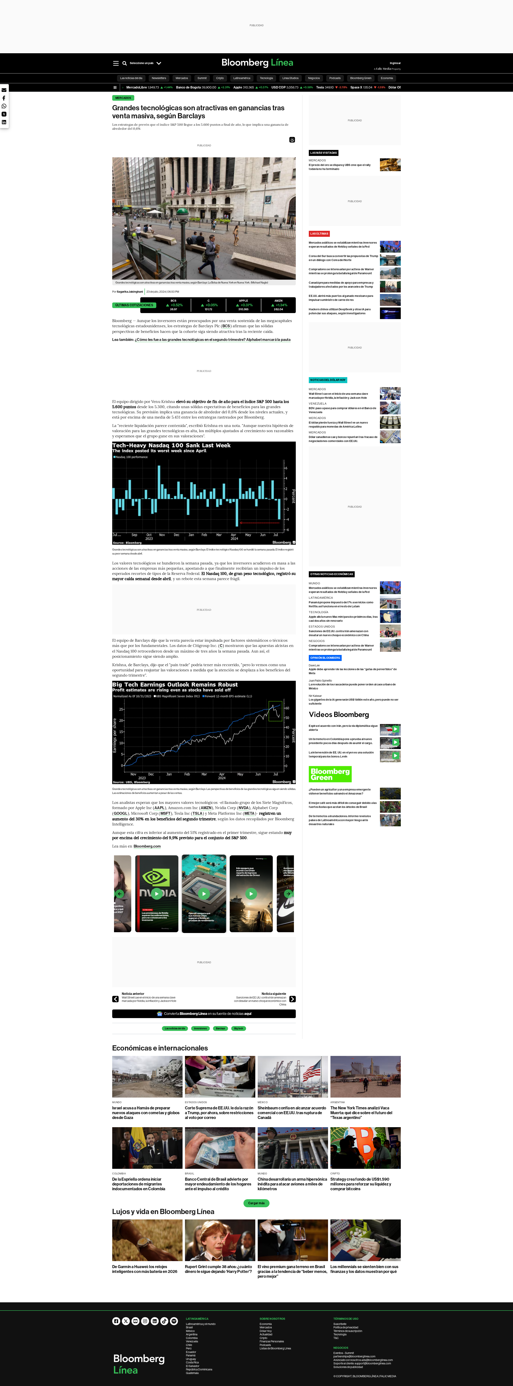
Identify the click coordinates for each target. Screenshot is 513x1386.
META (249, 813)
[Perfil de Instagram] (145, 1321)
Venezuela (192, 1341)
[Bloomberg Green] (355, 774)
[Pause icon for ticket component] (115, 87)
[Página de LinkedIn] (155, 1321)
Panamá (190, 1355)
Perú (188, 1348)
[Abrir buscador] (124, 63)
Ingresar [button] (395, 63)
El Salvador (192, 1366)
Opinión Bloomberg (325, 658)
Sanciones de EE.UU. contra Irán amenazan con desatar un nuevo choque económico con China (260, 1001)
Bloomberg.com (147, 846)
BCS (226, 326)
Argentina (191, 1334)
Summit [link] (202, 78)
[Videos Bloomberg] (355, 715)
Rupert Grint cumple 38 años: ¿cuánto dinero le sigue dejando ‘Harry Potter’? (218, 1269)
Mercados (123, 98)
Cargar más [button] (256, 1203)
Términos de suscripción (347, 1331)
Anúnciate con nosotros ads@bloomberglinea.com (363, 1360)
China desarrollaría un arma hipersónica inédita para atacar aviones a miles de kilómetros (292, 1184)
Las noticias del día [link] (131, 78)
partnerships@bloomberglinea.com (354, 1356)
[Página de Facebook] (116, 1321)
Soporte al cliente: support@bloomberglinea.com (362, 1363)
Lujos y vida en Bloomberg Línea (163, 1211)
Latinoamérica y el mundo (201, 1324)
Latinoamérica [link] (241, 78)
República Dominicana (199, 1369)
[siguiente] (292, 999)
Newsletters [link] (159, 78)
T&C (336, 1338)
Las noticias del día (175, 1028)
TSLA (197, 813)
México (190, 1331)
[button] (292, 140)
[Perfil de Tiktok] (164, 1321)
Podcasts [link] (335, 78)
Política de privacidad (345, 1327)
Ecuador (191, 1352)
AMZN (206, 807)
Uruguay (191, 1359)
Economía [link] (387, 78)
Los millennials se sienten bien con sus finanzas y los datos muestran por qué (364, 1269)
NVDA (244, 807)
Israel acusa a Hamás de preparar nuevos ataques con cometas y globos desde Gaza (146, 1113)
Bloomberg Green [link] (360, 78)
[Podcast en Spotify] (174, 1321)
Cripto (263, 1338)
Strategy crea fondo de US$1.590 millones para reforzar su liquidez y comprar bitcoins (360, 1184)
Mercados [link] (182, 78)
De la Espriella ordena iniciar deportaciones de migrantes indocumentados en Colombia (138, 1184)
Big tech (238, 1028)
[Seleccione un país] (158, 63)
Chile (189, 1345)
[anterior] (115, 999)
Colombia (192, 1338)
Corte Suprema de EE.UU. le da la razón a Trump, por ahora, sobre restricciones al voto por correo (219, 1113)
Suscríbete (339, 1324)
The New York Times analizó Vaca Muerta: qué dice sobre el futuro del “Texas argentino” (361, 1113)
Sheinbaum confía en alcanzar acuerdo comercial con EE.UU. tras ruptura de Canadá (292, 1113)
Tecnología (339, 1334)
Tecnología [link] (266, 78)
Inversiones (200, 1028)
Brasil (189, 1327)
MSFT (166, 813)
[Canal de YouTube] (135, 1321)
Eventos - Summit (343, 1353)
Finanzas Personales (272, 1341)
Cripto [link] (220, 78)
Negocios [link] (314, 78)
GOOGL (120, 813)
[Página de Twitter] (126, 1321)
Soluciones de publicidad (348, 1367)
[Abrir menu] (115, 63)
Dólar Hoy (266, 1331)
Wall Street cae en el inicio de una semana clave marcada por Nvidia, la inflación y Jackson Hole (149, 999)
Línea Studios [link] (291, 78)
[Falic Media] (377, 68)
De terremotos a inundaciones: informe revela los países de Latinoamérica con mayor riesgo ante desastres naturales (340, 820)
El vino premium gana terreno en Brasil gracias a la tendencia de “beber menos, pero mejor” (292, 1271)
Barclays (220, 1028)
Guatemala (192, 1373)
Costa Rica (192, 1362)
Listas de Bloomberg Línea (275, 1348)
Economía (266, 1324)
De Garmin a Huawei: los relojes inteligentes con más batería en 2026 (145, 1269)
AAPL (159, 807)
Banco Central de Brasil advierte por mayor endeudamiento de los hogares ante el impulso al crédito (218, 1184)
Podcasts (265, 1345)
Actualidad (266, 1334)
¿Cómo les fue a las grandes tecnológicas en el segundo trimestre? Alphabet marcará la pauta (213, 339)
